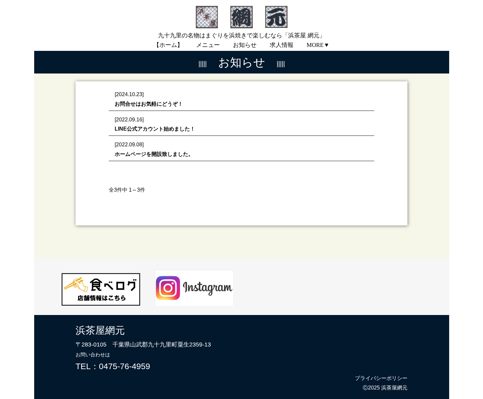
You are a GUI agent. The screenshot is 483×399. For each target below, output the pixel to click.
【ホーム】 (168, 45)
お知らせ (245, 45)
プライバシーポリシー (381, 378)
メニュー (208, 45)
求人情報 (281, 45)
